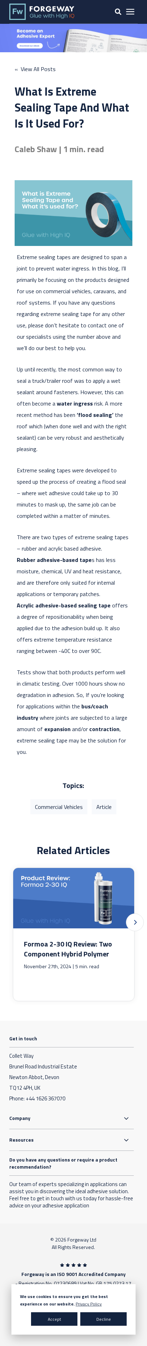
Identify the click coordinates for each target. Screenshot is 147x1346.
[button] (135, 922)
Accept (54, 1319)
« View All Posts (35, 69)
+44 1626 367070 (45, 1098)
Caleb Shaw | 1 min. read (59, 149)
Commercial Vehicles (59, 807)
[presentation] (130, 11)
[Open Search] (118, 12)
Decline (103, 1319)
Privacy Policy (89, 1304)
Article (104, 807)
